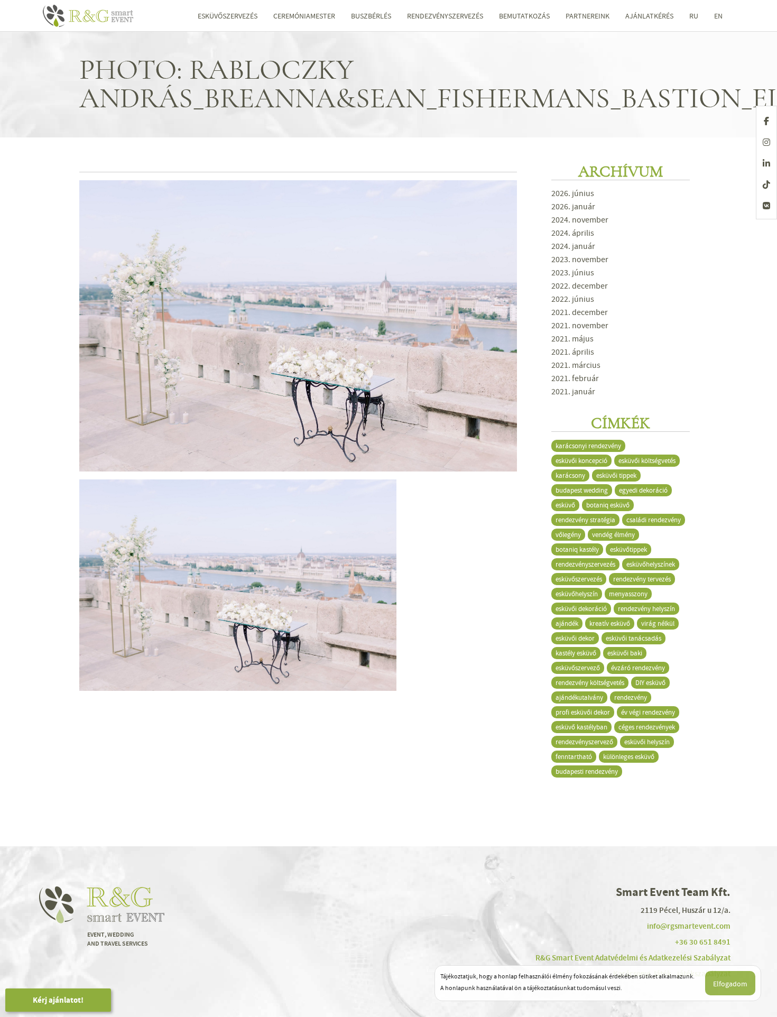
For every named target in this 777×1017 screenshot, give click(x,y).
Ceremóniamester (304, 16)
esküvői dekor (575, 638)
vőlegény (568, 534)
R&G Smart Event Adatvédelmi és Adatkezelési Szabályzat (632, 958)
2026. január (573, 206)
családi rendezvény (653, 519)
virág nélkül (657, 623)
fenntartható (574, 756)
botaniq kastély (577, 549)
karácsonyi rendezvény (588, 445)
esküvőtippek (628, 549)
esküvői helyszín (647, 741)
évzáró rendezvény (638, 667)
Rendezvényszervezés (445, 16)
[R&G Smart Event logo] (97, 15)
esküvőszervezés (579, 579)
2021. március (575, 365)
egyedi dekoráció (643, 490)
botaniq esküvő (608, 505)
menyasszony (628, 593)
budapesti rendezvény (587, 771)
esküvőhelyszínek (650, 564)
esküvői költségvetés (647, 460)
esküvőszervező (578, 667)
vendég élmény (613, 534)
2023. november (579, 259)
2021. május (572, 339)
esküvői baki (624, 653)
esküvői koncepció (581, 460)
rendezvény (630, 697)
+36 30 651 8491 (702, 942)
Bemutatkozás (524, 16)
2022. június (572, 299)
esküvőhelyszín (577, 593)
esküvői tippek (616, 475)
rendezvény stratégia (585, 519)
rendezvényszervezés (585, 564)
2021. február (575, 378)
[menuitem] (693, 16)
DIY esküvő (650, 682)
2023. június (572, 272)
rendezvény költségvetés (590, 682)
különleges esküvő (628, 756)
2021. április (572, 352)
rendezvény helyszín (646, 608)
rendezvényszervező (584, 741)
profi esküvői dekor (583, 712)
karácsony (570, 475)
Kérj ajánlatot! (58, 1000)
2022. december (579, 286)
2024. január (573, 246)
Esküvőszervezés (227, 16)
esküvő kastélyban (581, 727)
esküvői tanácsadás (633, 638)
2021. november (579, 325)
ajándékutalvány (579, 697)
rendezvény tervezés (642, 579)
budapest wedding (582, 490)
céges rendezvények (646, 727)
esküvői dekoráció (581, 608)
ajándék (567, 623)
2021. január (573, 391)
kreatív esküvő (609, 623)
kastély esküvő (576, 653)
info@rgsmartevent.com (688, 926)
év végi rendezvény (648, 712)
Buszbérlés (371, 16)
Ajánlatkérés (649, 16)
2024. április (572, 233)
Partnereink (587, 16)
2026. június (572, 193)
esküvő (565, 505)
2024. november (579, 220)
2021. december (579, 312)
